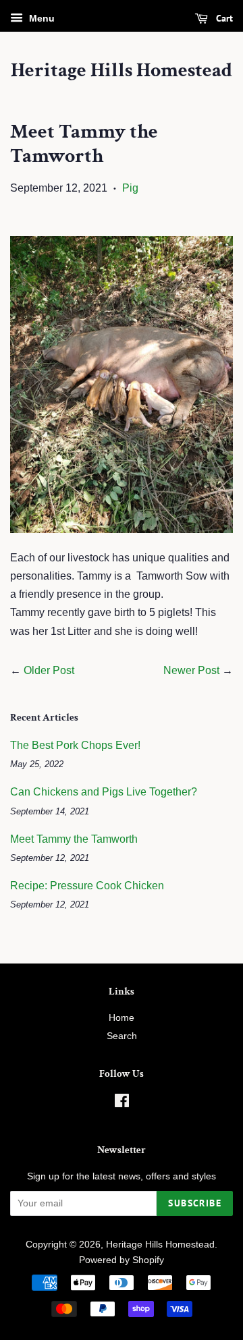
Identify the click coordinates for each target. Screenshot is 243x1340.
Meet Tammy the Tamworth (74, 839)
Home (121, 1018)
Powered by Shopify (121, 1260)
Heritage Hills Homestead (121, 71)
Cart (223, 18)
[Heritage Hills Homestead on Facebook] (122, 1103)
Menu (40, 18)
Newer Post (191, 670)
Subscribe (194, 1203)
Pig (130, 188)
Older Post (49, 670)
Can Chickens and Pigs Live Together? (103, 792)
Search (122, 1036)
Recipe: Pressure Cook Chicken (87, 885)
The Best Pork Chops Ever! (75, 745)
